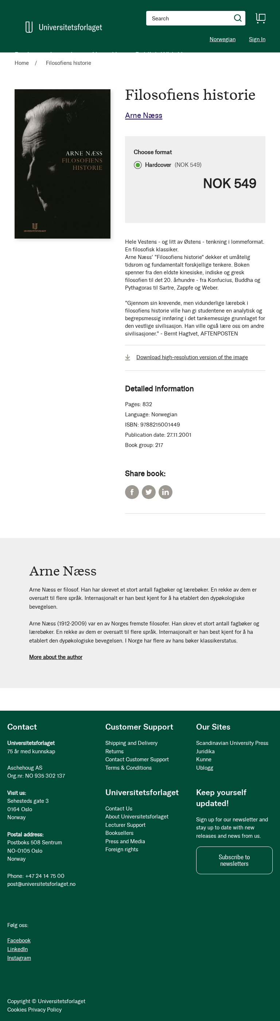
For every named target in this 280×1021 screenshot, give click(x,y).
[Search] (238, 18)
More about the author (55, 657)
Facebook (132, 492)
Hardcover (173, 165)
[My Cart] (260, 18)
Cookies (17, 1009)
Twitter (149, 492)
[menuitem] (24, 54)
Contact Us (118, 808)
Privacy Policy (45, 1009)
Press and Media (125, 841)
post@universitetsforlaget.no (41, 884)
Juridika (205, 751)
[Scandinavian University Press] (63, 27)
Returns (114, 751)
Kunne (203, 759)
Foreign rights (121, 849)
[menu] (100, 54)
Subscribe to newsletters (234, 860)
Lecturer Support (125, 825)
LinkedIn (165, 492)
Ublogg (204, 768)
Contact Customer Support (137, 759)
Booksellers (119, 833)
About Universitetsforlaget (136, 816)
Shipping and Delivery (131, 743)
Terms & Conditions (128, 768)
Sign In (257, 39)
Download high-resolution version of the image (192, 357)
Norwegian (223, 39)
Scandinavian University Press (232, 743)
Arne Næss (143, 115)
